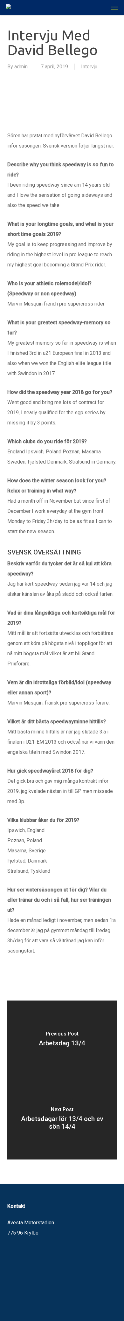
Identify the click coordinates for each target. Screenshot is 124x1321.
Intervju (89, 67)
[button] (114, 7)
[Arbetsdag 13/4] (61, 1040)
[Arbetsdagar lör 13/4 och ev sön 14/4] (61, 1119)
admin (21, 67)
